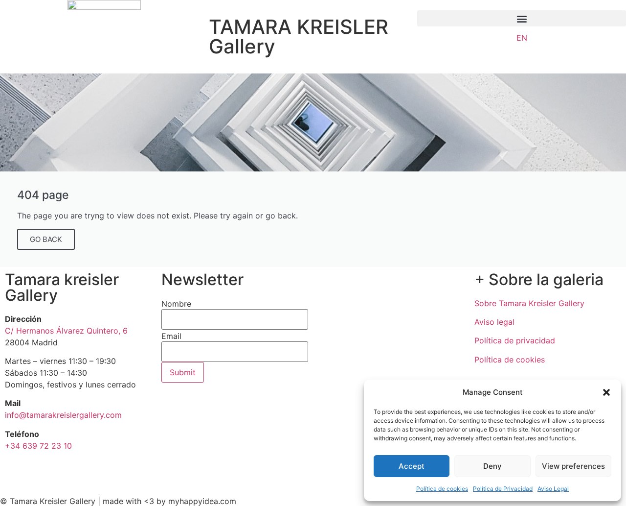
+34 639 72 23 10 (38, 446)
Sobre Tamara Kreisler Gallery (529, 303)
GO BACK (46, 239)
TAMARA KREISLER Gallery (298, 36)
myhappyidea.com (202, 501)
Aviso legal (494, 322)
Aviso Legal (553, 488)
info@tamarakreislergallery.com (63, 415)
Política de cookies (442, 488)
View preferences (573, 466)
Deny (492, 466)
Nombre (176, 304)
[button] (606, 392)
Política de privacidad (514, 340)
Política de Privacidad (503, 488)
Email (171, 336)
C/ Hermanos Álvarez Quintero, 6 (66, 331)
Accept (412, 466)
